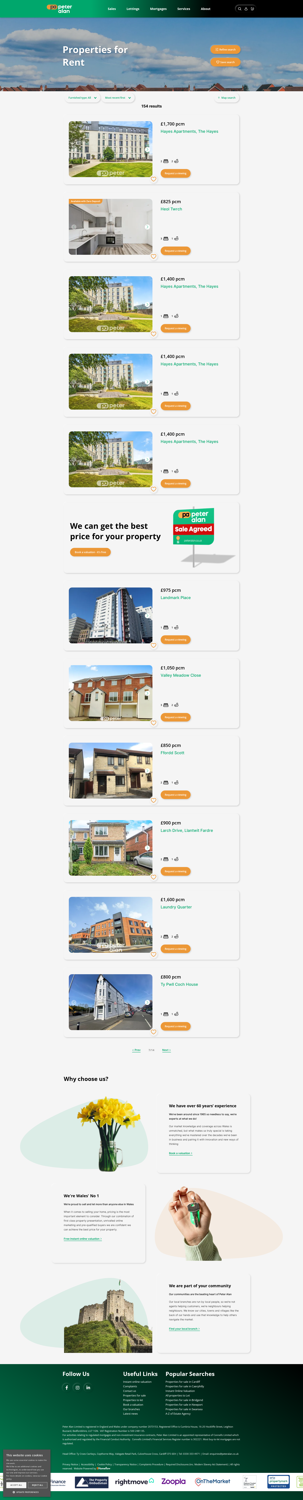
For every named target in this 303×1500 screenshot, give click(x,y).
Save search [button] (227, 62)
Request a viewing (175, 173)
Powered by (90, 1468)
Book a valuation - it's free (90, 552)
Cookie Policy (104, 1464)
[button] (147, 149)
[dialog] (26, 1473)
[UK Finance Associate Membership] (280, 1482)
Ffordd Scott (172, 752)
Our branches (131, 1409)
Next (165, 1050)
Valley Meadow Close (181, 675)
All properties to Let (178, 1395)
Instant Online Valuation (180, 1391)
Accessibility (87, 1464)
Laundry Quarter (176, 907)
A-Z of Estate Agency (178, 1413)
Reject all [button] (37, 1485)
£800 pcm (171, 977)
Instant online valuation (137, 1382)
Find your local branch (183, 1328)
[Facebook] (66, 1388)
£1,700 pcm (173, 124)
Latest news (130, 1413)
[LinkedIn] (88, 1388)
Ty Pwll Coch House (179, 984)
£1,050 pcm (173, 668)
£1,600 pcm (173, 899)
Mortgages (158, 9)
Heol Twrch (171, 209)
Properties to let (133, 1400)
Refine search (227, 49)
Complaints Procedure (151, 1464)
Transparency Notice (125, 1464)
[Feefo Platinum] (171, 1482)
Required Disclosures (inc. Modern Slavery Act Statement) (197, 1464)
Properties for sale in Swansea (184, 1409)
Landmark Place (176, 597)
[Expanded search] (239, 8)
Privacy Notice (70, 1464)
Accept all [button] (16, 1485)
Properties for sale (134, 1395)
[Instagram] (77, 1388)
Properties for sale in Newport (184, 1404)
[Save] (153, 179)
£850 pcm (171, 745)
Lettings (133, 9)
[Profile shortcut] (246, 8)
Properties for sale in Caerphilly (185, 1386)
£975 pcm (171, 590)
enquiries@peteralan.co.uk (224, 1453)
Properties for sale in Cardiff (183, 1382)
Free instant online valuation (81, 1238)
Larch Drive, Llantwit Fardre (187, 830)
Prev (138, 1050)
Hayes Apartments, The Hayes (189, 131)
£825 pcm (171, 201)
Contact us (129, 1391)
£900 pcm (171, 823)
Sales (112, 9)
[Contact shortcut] (252, 8)
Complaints (130, 1386)
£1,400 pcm (173, 279)
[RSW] (237, 1482)
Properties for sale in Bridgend (184, 1400)
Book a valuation (179, 1153)
